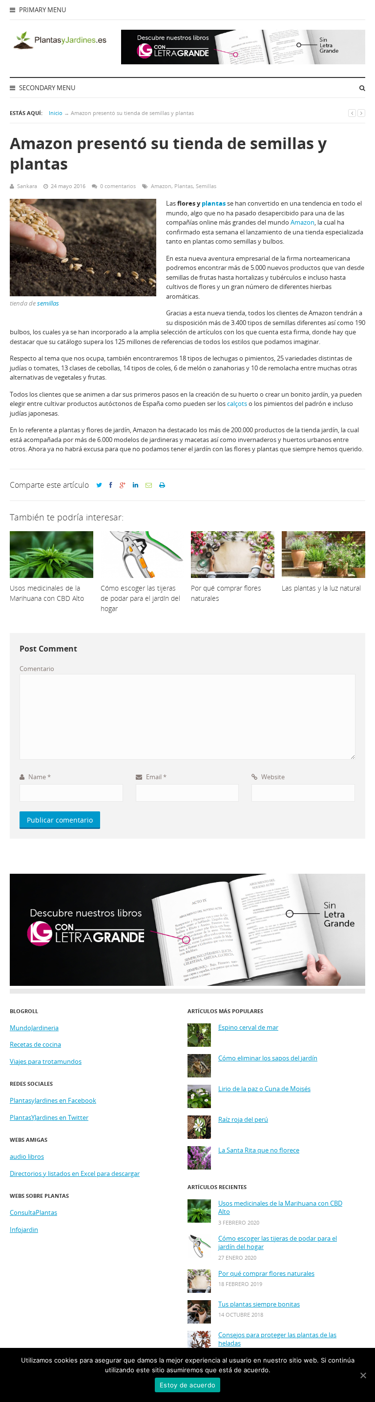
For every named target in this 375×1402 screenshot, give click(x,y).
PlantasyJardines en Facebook (53, 1100)
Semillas (206, 186)
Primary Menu (42, 9)
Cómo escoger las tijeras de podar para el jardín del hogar (277, 1242)
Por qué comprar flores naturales (266, 1273)
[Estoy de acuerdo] (363, 1375)
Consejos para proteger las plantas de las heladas (277, 1339)
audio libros (27, 1156)
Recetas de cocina (35, 1044)
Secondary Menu (46, 87)
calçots (237, 403)
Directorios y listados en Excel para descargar (75, 1173)
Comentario (37, 668)
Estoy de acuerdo (187, 1385)
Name (39, 776)
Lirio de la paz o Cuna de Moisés (264, 1089)
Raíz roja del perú (243, 1119)
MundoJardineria (34, 1027)
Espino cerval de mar (248, 1027)
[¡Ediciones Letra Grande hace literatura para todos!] (243, 62)
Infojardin (24, 1229)
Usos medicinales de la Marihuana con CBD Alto (280, 1207)
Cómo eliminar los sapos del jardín (267, 1058)
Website (272, 776)
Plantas (183, 186)
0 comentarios (118, 186)
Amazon (161, 186)
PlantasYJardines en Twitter (49, 1117)
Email (156, 776)
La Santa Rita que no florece (258, 1150)
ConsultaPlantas (33, 1212)
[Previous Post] (352, 112)
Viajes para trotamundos (46, 1061)
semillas (48, 303)
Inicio (55, 112)
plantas (214, 203)
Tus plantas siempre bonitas (259, 1304)
